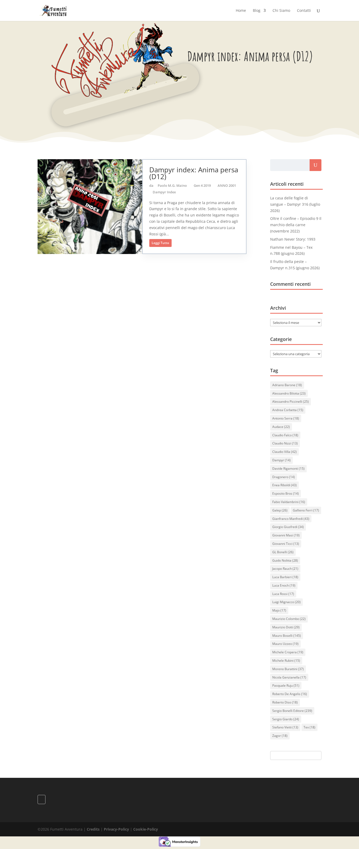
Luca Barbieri (285, 577)
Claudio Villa (284, 451)
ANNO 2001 (227, 185)
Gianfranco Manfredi (290, 518)
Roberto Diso (285, 702)
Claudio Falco (285, 435)
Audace (281, 426)
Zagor (280, 735)
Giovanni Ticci (285, 543)
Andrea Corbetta (287, 410)
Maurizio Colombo (289, 619)
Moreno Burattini (288, 669)
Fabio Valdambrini (288, 502)
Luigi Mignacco (286, 602)
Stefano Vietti (285, 727)
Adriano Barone (287, 385)
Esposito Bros (285, 493)
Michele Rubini (286, 660)
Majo (279, 610)
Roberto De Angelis (289, 694)
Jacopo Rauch (285, 568)
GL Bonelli (283, 552)
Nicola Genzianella (289, 677)
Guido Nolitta (285, 560)
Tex (309, 727)
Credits (93, 829)
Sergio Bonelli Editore (292, 710)
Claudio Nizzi (285, 443)
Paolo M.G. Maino (172, 185)
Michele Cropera (287, 652)
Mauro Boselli (286, 635)
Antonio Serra (285, 418)
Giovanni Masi (286, 535)
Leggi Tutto (160, 243)
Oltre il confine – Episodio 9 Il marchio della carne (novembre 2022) (295, 225)
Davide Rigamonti (288, 468)
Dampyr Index (164, 192)
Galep (280, 510)
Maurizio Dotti (286, 627)
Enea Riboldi (284, 485)
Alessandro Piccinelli (290, 401)
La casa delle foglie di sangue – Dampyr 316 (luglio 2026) (295, 204)
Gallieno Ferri (306, 510)
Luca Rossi (283, 594)
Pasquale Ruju (285, 685)
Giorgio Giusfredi (288, 527)
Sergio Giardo (285, 719)
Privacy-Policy (116, 829)
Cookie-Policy (145, 829)
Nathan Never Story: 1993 (292, 239)
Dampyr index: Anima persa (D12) (193, 173)
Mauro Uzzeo (285, 643)
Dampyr (281, 460)
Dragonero (283, 477)
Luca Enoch (283, 585)
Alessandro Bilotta (289, 393)
